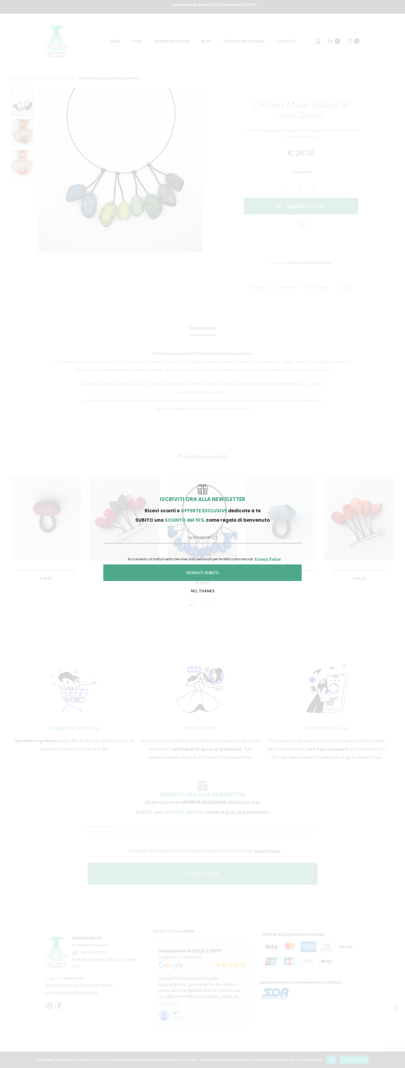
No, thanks (202, 591)
